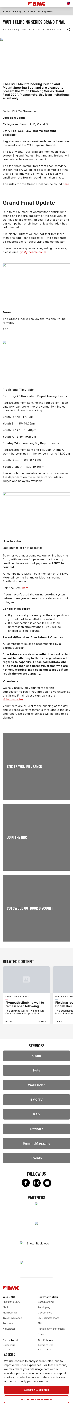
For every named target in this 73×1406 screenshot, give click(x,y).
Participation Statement (51, 1328)
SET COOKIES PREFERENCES (36, 1399)
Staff (5, 1307)
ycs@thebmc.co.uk (33, 252)
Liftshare (36, 1129)
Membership (10, 1312)
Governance (45, 1312)
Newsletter (9, 1328)
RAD (36, 1114)
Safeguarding (46, 1301)
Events (36, 1158)
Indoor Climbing (12, 11)
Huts (36, 1070)
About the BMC (11, 1301)
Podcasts (8, 1323)
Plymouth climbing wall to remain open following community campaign (24, 1004)
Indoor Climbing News (40, 11)
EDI (40, 1323)
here (66, 184)
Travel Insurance (12, 1317)
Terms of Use (45, 1345)
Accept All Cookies (36, 1390)
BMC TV (36, 1099)
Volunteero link (13, 699)
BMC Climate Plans (48, 1317)
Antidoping (44, 1307)
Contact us (9, 1345)
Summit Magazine (36, 1143)
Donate (42, 1334)
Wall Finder (36, 1085)
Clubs (36, 1056)
